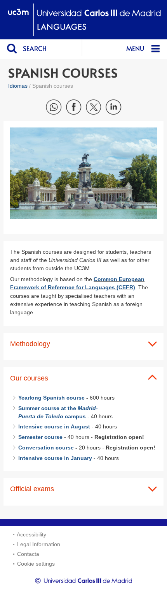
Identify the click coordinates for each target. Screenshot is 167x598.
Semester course (40, 437)
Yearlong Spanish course (51, 398)
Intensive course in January (55, 458)
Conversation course (46, 447)
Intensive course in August (54, 426)
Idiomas (18, 86)
